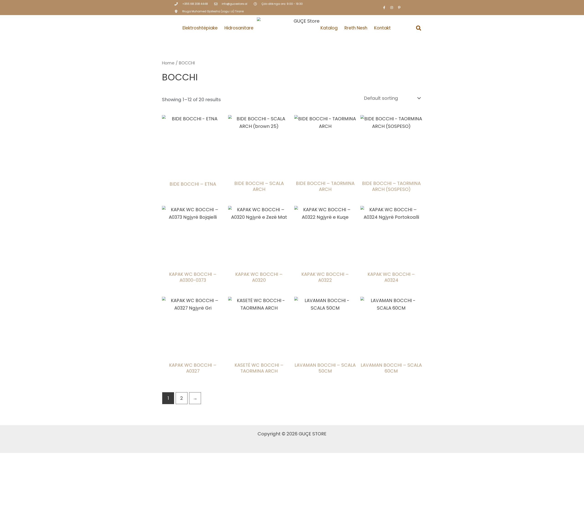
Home (168, 63)
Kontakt (382, 28)
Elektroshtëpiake (200, 28)
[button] (418, 28)
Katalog (329, 28)
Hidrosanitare (238, 28)
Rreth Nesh (355, 28)
